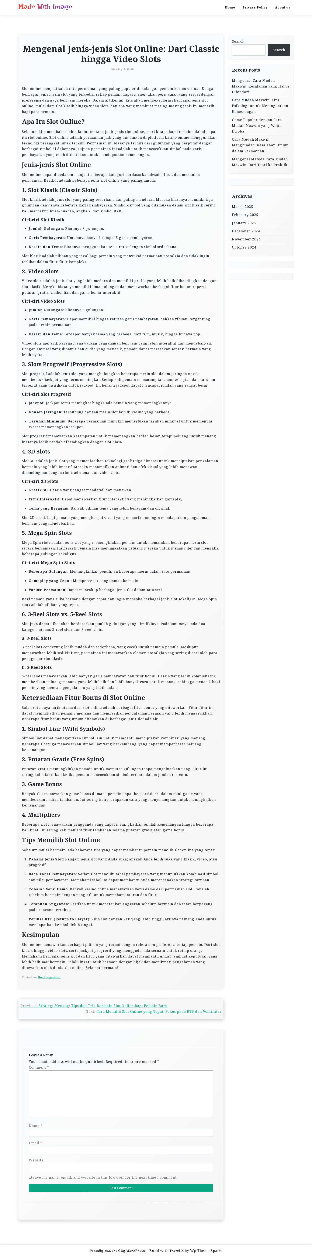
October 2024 (244, 247)
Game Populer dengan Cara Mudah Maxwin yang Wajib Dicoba (257, 125)
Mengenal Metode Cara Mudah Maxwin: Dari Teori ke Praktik (260, 162)
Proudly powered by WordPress (117, 1251)
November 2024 (246, 239)
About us (282, 7)
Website (36, 1160)
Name (35, 1125)
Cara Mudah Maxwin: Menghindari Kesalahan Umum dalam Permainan (260, 145)
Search (238, 41)
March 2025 (242, 206)
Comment (39, 1067)
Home (230, 7)
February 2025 (245, 214)
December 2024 (246, 231)
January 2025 (244, 223)
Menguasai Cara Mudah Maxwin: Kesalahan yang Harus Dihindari (260, 86)
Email (35, 1143)
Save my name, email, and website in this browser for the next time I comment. (105, 1177)
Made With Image (45, 7)
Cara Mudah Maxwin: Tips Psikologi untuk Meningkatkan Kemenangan (260, 106)
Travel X (177, 1251)
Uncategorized (49, 977)
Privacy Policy (255, 7)
